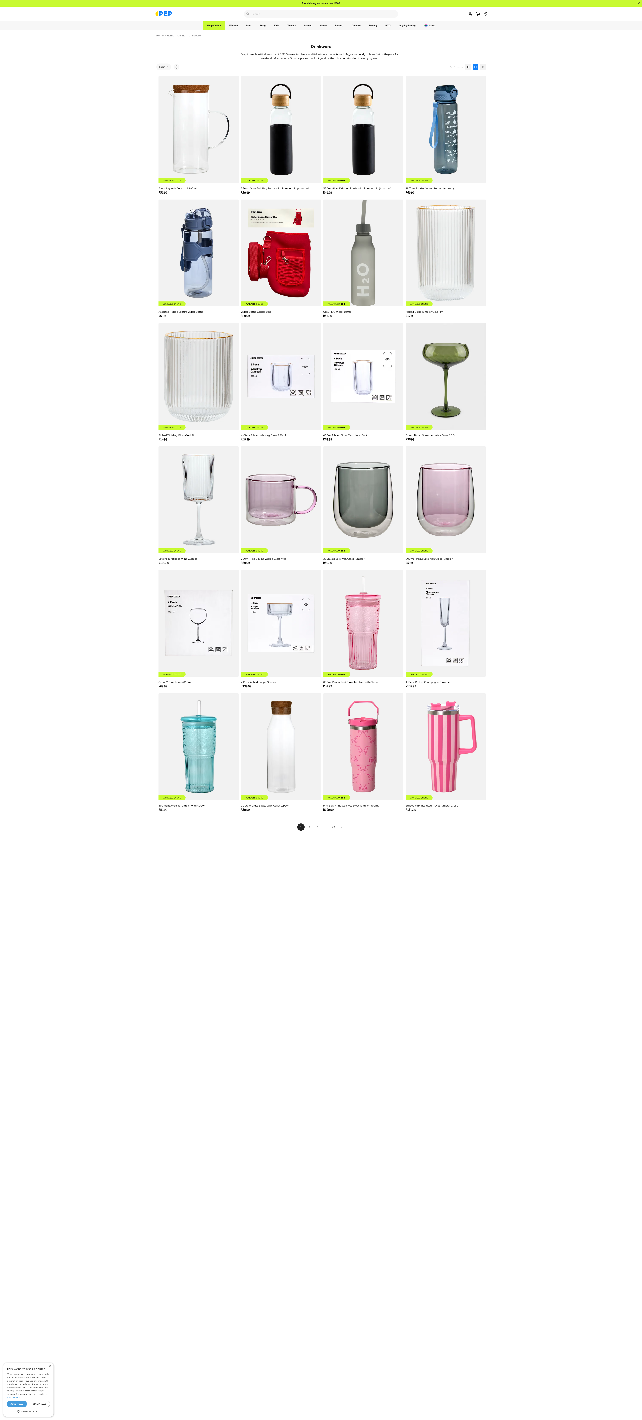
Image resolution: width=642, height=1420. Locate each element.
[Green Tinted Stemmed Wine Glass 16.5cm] (446, 376)
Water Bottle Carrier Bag (256, 311)
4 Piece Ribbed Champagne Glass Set (428, 682)
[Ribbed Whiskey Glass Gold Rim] (198, 376)
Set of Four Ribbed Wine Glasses (177, 558)
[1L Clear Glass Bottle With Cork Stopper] (281, 746)
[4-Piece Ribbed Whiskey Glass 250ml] (281, 376)
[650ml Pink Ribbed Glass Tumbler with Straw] (363, 623)
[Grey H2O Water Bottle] (363, 253)
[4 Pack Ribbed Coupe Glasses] (281, 623)
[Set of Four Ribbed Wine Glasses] (198, 499)
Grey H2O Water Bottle (337, 311)
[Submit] (248, 13)
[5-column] (483, 67)
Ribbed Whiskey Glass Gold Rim (177, 435)
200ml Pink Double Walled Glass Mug (263, 558)
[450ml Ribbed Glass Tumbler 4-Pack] (363, 376)
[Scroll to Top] (635, 1402)
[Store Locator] (486, 14)
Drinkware (194, 35)
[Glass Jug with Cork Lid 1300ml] (198, 129)
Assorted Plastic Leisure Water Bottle (180, 311)
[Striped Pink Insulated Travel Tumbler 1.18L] (446, 746)
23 (333, 827)
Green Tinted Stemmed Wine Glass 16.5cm (432, 435)
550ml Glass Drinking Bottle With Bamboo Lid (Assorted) (275, 188)
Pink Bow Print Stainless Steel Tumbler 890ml (351, 805)
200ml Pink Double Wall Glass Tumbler (429, 558)
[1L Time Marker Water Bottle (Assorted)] (446, 129)
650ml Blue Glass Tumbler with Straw (181, 805)
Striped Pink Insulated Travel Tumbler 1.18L (432, 805)
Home (160, 35)
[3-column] (468, 67)
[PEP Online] (163, 14)
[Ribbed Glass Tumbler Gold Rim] (446, 253)
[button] (478, 14)
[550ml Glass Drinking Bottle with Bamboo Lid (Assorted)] (363, 129)
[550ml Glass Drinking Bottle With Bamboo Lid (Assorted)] (281, 129)
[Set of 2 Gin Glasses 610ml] (198, 623)
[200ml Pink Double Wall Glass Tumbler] (446, 499)
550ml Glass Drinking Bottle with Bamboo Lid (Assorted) (357, 188)
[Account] (470, 14)
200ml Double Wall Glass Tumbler (343, 558)
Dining (181, 35)
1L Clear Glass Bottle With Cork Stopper (265, 805)
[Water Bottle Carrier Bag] (281, 253)
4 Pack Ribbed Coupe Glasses (258, 682)
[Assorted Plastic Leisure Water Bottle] (198, 253)
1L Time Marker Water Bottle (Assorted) (430, 188)
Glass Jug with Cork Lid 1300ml (177, 188)
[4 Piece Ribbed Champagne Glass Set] (446, 623)
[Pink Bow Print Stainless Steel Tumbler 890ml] (363, 746)
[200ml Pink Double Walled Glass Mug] (281, 499)
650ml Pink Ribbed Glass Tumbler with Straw (350, 682)
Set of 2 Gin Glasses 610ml (174, 682)
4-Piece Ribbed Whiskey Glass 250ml (263, 435)
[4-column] (475, 67)
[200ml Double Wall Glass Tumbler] (363, 499)
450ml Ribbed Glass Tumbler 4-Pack (345, 435)
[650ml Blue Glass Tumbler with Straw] (198, 746)
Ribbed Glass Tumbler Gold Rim (424, 311)
